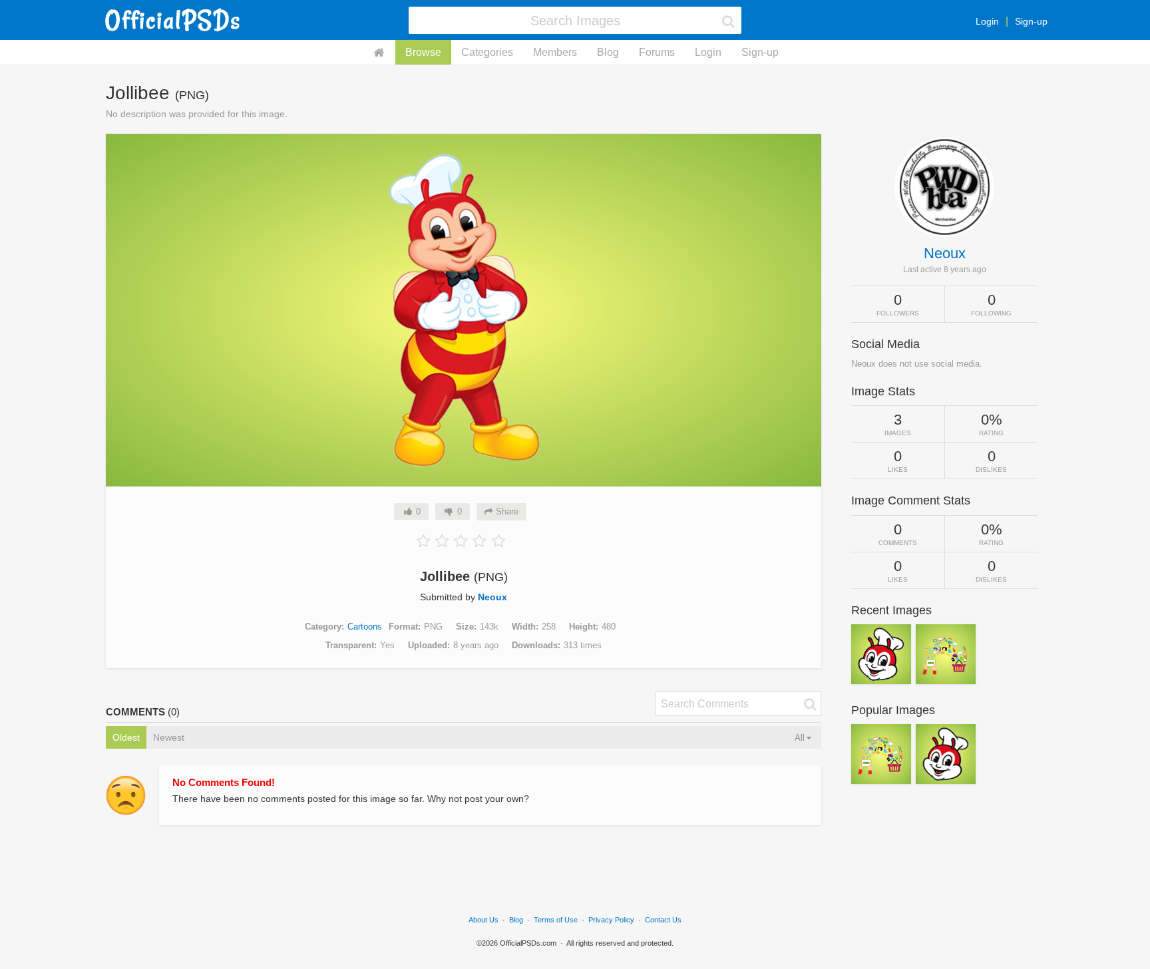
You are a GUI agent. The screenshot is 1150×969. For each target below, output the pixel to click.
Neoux (492, 597)
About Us (483, 920)
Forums (657, 52)
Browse (423, 52)
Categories (487, 52)
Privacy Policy (611, 920)
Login (987, 21)
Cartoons (364, 627)
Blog (608, 52)
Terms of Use (556, 920)
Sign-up (1031, 21)
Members (555, 52)
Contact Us (663, 920)
